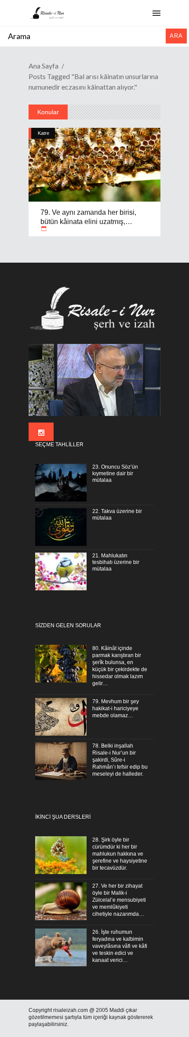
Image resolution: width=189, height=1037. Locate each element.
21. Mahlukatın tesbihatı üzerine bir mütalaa (115, 562)
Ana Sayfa (43, 65)
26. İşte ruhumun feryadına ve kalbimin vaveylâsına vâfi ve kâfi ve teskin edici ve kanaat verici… (119, 946)
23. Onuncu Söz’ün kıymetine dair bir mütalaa (115, 473)
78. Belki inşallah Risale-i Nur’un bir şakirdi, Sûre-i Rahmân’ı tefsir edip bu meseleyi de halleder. (120, 760)
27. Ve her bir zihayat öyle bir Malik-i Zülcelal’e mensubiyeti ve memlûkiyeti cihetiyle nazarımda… (119, 900)
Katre (43, 133)
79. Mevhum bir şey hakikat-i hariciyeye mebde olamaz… (115, 708)
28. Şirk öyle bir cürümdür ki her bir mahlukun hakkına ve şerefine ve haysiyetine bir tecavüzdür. (119, 854)
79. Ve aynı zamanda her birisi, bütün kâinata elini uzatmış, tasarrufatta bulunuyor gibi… (88, 222)
